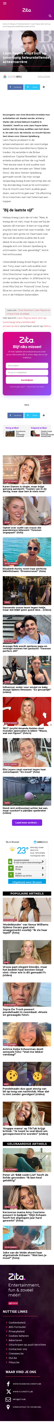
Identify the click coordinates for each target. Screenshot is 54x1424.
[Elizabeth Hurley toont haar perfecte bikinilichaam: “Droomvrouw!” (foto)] (27, 551)
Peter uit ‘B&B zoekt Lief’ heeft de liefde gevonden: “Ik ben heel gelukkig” (25, 1177)
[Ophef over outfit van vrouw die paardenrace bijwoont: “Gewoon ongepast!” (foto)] (27, 510)
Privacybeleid (17, 1331)
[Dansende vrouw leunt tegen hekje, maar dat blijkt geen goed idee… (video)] (27, 590)
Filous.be (14, 1362)
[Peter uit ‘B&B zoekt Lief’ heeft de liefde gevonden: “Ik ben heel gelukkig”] (27, 1160)
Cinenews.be (16, 1353)
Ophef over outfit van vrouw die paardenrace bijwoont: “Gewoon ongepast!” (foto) (22, 530)
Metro (47, 326)
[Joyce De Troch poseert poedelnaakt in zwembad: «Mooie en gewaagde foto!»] (27, 994)
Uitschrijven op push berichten (27, 1344)
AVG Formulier (17, 1327)
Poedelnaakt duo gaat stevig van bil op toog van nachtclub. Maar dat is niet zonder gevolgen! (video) (26, 1091)
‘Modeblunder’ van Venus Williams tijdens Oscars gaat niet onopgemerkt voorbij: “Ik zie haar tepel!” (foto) (25, 928)
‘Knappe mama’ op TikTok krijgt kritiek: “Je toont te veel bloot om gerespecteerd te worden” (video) (25, 1131)
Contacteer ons (18, 1349)
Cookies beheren (19, 1335)
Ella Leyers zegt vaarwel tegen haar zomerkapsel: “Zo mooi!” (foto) (24, 770)
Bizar (7, 522)
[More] (44, 87)
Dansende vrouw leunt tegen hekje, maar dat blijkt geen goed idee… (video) (27, 608)
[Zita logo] (27, 9)
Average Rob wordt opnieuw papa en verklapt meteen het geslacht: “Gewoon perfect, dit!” (27, 648)
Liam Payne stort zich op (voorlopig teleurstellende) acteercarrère (24, 322)
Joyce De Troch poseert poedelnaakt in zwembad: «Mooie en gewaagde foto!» (25, 1012)
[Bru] (5, 77)
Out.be (13, 1358)
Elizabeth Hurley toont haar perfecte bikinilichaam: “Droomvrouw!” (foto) (25, 570)
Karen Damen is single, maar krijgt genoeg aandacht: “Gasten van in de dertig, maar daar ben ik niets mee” (25, 489)
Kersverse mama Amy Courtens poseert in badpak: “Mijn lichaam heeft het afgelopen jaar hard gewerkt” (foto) (24, 1216)
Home (5, 24)
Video (7, 602)
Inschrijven (27, 380)
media (26, 405)
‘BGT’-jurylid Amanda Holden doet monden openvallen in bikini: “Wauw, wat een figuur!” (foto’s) (25, 731)
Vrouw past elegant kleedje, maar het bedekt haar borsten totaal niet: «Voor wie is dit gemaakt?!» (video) (25, 971)
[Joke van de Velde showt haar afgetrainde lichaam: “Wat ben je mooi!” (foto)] (27, 1238)
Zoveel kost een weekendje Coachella (20, 434)
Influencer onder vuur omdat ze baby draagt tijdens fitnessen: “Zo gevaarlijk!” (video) (27, 689)
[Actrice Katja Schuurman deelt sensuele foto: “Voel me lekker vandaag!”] (27, 1034)
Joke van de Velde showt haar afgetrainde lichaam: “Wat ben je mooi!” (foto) (25, 1255)
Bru (19, 76)
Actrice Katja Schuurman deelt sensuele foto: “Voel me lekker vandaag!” (23, 1052)
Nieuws (13, 24)
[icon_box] (23, 1384)
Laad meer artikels (26, 822)
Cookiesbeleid (17, 1322)
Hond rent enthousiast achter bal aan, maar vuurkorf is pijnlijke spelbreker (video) (25, 810)
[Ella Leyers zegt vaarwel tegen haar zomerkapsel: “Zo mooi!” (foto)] (27, 752)
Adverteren (15, 1340)
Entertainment (23, 24)
